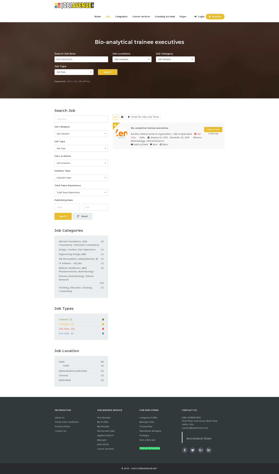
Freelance (66, 324)
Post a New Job (147, 440)
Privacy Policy (62, 426)
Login (200, 16)
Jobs (108, 16)
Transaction (146, 426)
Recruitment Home (199, 438)
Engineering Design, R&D (72, 254)
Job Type (60, 66)
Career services (141, 16)
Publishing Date (63, 200)
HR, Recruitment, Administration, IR (78, 259)
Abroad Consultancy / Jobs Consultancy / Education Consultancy (79, 243)
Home (97, 16)
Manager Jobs (147, 422)
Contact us (60, 431)
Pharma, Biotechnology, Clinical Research (76, 278)
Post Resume (104, 417)
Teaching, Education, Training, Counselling (76, 289)
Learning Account (165, 16)
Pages (183, 16)
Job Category (164, 53)
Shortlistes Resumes (150, 431)
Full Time (67, 329)
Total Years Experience (67, 185)
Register (217, 16)
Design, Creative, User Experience (77, 249)
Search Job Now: (65, 53)
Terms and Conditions (67, 422)
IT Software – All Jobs (70, 263)
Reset (84, 216)
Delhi (66, 366)
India (62, 362)
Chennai (63, 375)
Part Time (66, 333)
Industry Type (62, 170)
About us (60, 417)
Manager (102, 440)
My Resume (103, 426)
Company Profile (149, 417)
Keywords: (60, 81)
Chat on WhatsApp (150, 448)
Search (107, 72)
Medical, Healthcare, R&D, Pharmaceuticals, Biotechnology (76, 270)
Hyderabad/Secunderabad (73, 371)
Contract (65, 319)
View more (213, 129)
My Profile (102, 422)
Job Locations (121, 53)
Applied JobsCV (105, 435)
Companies (121, 16)
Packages (144, 435)
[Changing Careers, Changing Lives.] (74, 5)
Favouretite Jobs (106, 431)
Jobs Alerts (103, 444)
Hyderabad (65, 380)
